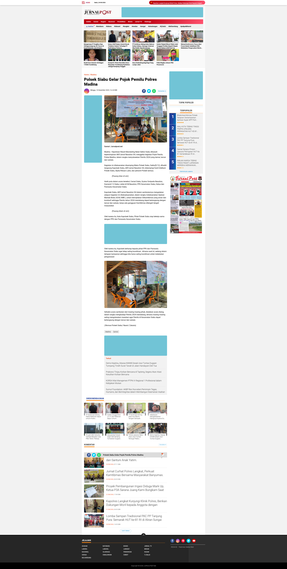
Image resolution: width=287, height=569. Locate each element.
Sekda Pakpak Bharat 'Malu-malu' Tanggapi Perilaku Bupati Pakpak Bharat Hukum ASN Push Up (167, 46)
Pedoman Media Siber (186, 547)
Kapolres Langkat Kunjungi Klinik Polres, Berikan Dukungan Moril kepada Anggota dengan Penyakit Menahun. (136, 504)
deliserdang (173, 26)
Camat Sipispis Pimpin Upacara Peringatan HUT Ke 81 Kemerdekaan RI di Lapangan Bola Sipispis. (188, 151)
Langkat (126, 26)
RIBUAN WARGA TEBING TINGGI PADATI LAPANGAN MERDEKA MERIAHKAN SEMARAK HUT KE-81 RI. (188, 163)
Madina (93, 75)
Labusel (117, 26)
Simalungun (153, 26)
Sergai (143, 26)
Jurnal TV (138, 22)
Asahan (90, 26)
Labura (109, 26)
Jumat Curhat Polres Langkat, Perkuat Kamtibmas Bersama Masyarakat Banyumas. (134, 473)
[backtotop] (143, 535)
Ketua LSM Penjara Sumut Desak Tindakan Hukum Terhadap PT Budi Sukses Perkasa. (118, 46)
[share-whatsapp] (154, 91)
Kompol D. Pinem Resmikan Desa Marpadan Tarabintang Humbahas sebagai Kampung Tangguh (119, 64)
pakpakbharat (186, 26)
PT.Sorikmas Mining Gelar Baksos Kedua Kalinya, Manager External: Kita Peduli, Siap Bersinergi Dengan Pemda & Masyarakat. (143, 46)
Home (88, 2)
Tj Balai (163, 26)
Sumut (95, 22)
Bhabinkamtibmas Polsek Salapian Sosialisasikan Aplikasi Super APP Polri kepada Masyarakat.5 (187, 117)
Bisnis (130, 22)
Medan (135, 26)
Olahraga (148, 22)
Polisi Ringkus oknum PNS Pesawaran (165, 64)
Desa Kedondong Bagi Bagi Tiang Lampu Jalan (142, 64)
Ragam (103, 22)
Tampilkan (162, 444)
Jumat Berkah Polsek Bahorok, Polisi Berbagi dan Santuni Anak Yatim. (134, 458)
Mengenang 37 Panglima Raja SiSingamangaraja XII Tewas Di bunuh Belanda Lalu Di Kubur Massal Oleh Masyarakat (94, 46)
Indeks (88, 22)
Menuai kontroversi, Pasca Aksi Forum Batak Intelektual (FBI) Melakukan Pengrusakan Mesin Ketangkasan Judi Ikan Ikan (191, 46)
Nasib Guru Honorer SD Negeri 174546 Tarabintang (93, 64)
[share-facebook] (144, 91)
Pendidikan (121, 22)
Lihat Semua (125, 531)
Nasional (111, 22)
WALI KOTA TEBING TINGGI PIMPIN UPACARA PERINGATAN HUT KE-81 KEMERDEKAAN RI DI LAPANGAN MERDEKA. (188, 129)
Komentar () (162, 91)
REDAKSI (174, 547)
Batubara (100, 26)
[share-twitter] (149, 91)
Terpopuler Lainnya (186, 171)
